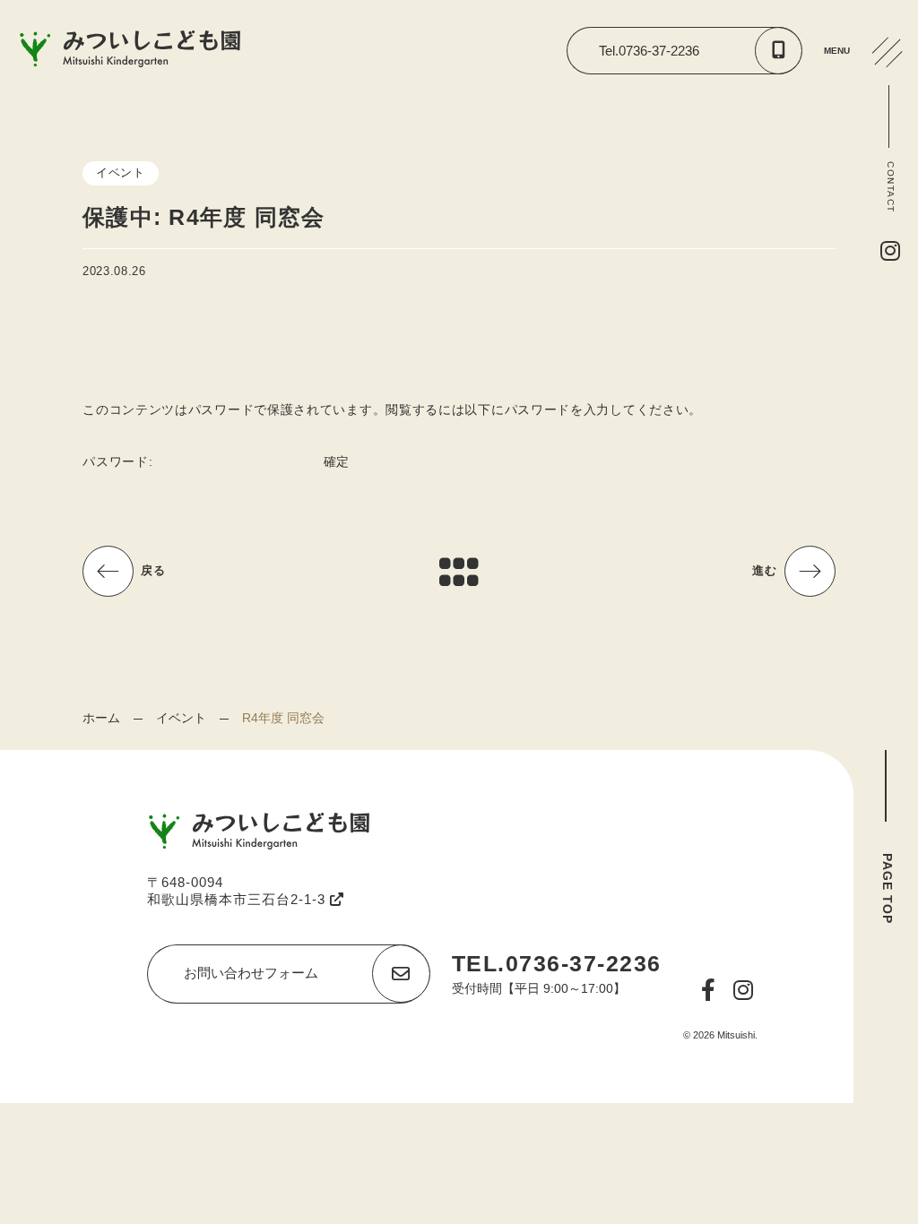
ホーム (101, 718)
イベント (181, 718)
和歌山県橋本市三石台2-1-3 (238, 899)
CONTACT (891, 187)
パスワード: (119, 461)
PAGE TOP (887, 888)
